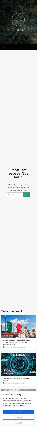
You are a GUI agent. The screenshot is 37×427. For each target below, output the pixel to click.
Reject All (18, 423)
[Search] (33, 46)
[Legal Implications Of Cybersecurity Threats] (18, 364)
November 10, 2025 (19, 383)
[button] (3, 46)
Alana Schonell (8, 347)
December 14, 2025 (19, 347)
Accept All (18, 412)
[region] (18, 409)
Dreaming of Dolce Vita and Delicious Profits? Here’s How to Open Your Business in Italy (16, 342)
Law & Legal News (8, 335)
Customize (18, 417)
